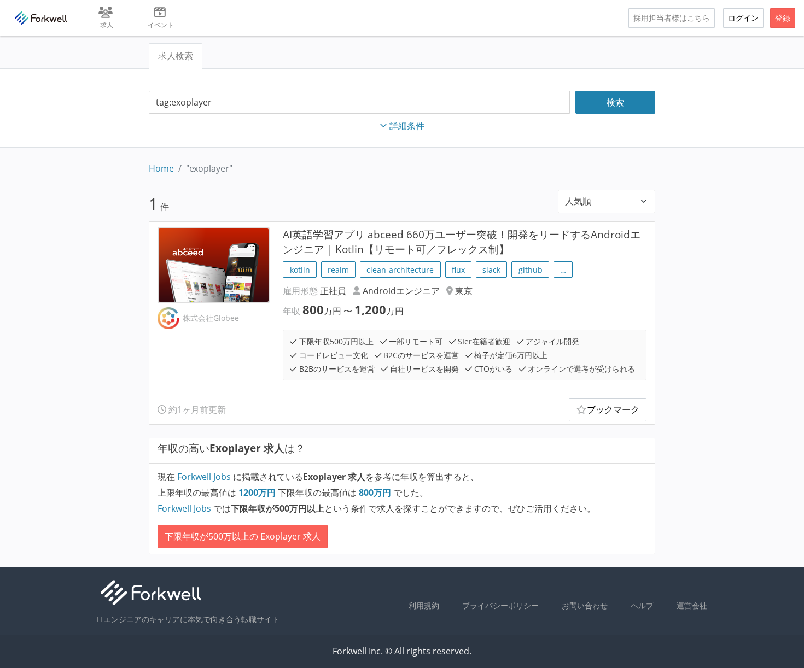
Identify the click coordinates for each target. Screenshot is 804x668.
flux (458, 270)
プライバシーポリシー (500, 605)
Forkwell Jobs (204, 477)
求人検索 (175, 56)
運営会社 (692, 605)
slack (491, 270)
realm (338, 270)
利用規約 (424, 605)
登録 (782, 18)
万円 (258, 493)
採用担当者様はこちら (671, 18)
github (530, 270)
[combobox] (359, 102)
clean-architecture (400, 270)
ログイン (743, 18)
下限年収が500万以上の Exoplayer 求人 (243, 536)
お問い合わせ (585, 605)
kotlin (300, 270)
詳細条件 (406, 126)
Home (161, 168)
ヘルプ (642, 605)
